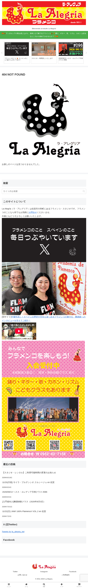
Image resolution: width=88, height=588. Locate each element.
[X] (44, 240)
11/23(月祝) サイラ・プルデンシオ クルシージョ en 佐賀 (28, 482)
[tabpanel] (17, 52)
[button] (84, 191)
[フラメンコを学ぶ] (43, 399)
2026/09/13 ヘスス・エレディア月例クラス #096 (24, 492)
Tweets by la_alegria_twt (13, 532)
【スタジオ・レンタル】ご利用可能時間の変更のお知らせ (29, 472)
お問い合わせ (22, 575)
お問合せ (33, 212)
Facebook (72, 571)
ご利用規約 (66, 575)
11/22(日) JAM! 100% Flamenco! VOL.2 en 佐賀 (24, 511)
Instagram (44, 571)
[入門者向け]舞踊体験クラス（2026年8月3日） (23, 501)
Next (86, 53)
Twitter (15, 571)
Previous (2, 53)
